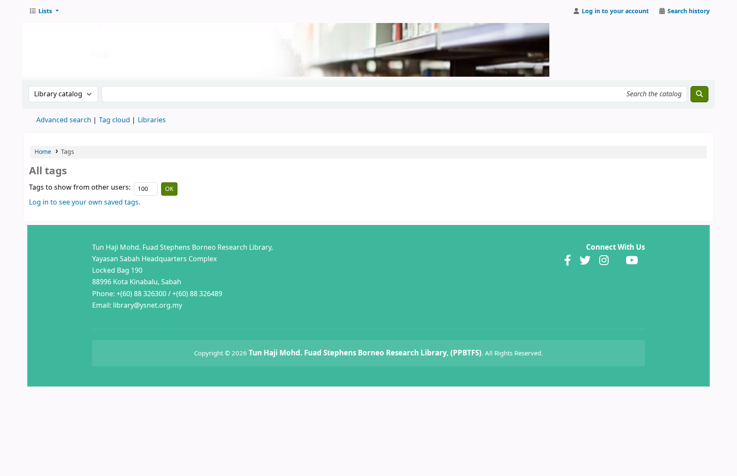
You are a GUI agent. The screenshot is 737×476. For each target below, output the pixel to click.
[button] (44, 11)
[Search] (699, 94)
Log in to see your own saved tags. (84, 202)
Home (43, 151)
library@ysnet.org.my (147, 305)
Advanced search (63, 120)
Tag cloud (114, 120)
